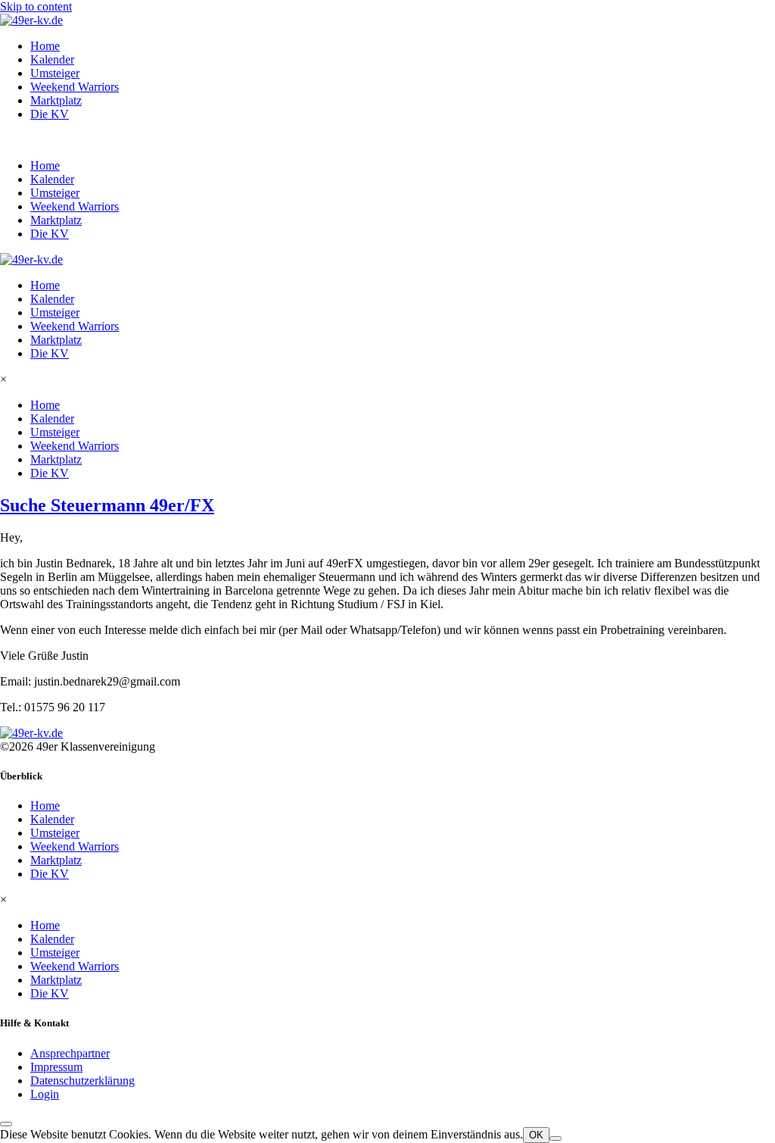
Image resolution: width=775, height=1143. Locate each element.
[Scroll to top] (6, 1124)
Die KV (49, 114)
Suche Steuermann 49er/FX (107, 505)
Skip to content (36, 6)
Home (45, 45)
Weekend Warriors (74, 86)
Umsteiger (54, 73)
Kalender (52, 59)
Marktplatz (56, 100)
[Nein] (555, 1138)
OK (536, 1135)
